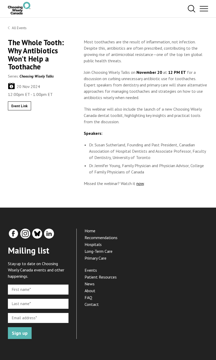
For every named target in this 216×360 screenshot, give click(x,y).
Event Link (19, 106)
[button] (191, 8)
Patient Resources (101, 277)
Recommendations (101, 237)
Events (91, 270)
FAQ (88, 297)
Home (90, 231)
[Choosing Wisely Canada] (19, 13)
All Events (19, 28)
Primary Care (95, 258)
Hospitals (93, 244)
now (140, 183)
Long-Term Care (98, 251)
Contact (92, 304)
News (90, 284)
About (90, 291)
